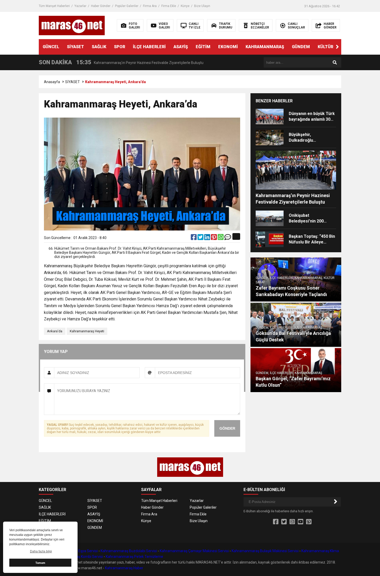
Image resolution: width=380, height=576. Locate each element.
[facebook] (194, 238)
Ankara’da (54, 331)
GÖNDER (227, 428)
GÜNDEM (301, 46)
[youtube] (300, 521)
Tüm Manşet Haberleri (54, 6)
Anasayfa (52, 82)
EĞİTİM (203, 46)
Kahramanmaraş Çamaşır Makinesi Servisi (194, 551)
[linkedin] (207, 238)
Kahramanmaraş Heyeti (87, 331)
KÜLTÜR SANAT (333, 46)
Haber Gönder (100, 6)
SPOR (119, 46)
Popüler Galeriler (126, 6)
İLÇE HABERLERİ (149, 46)
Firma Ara (150, 6)
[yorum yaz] (227, 238)
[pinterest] (214, 238)
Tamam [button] (40, 562)
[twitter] (200, 238)
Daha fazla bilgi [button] (41, 551)
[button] (337, 47)
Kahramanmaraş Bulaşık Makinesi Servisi (265, 551)
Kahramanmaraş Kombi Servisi (77, 557)
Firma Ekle (168, 6)
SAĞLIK (99, 46)
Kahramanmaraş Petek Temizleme (134, 557)
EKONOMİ (228, 46)
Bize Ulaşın (202, 6)
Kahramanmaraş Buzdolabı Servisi (129, 551)
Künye (185, 6)
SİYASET (75, 46)
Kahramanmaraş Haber (124, 568)
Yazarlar (80, 6)
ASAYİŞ (180, 46)
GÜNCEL (51, 46)
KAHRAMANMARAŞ (265, 46)
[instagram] (292, 521)
